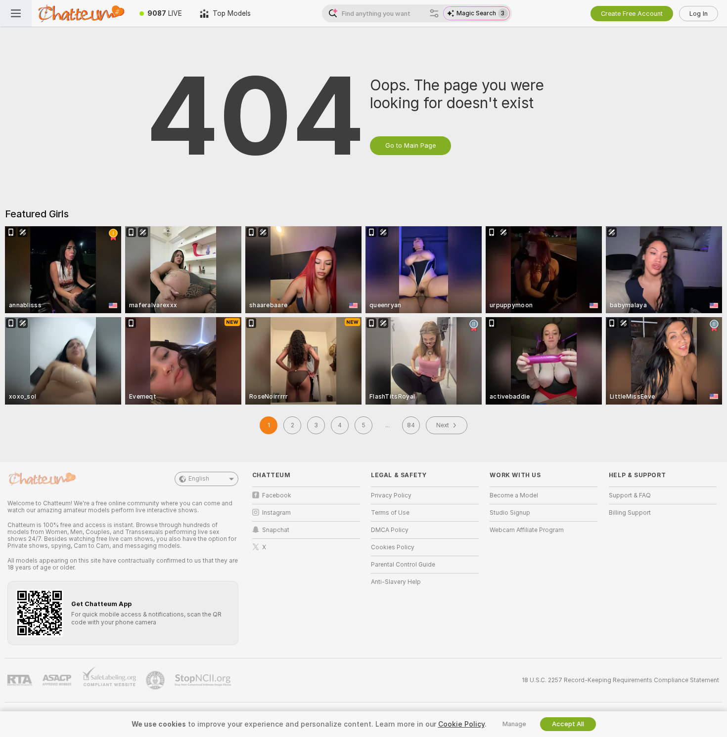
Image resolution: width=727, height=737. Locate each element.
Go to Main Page (410, 145)
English (198, 478)
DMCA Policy (390, 530)
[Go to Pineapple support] (156, 680)
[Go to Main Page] (81, 13)
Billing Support (630, 512)
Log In (698, 13)
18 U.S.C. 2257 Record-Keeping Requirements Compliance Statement (620, 680)
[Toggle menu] (16, 13)
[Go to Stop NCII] (204, 680)
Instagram (276, 512)
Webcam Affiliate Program (527, 530)
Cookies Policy (392, 547)
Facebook (276, 495)
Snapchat (275, 530)
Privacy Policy (391, 495)
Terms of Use (390, 512)
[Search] (434, 13)
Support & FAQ (630, 495)
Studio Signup (510, 512)
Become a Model (514, 495)
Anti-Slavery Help (396, 581)
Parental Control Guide (403, 564)
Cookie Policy (461, 724)
